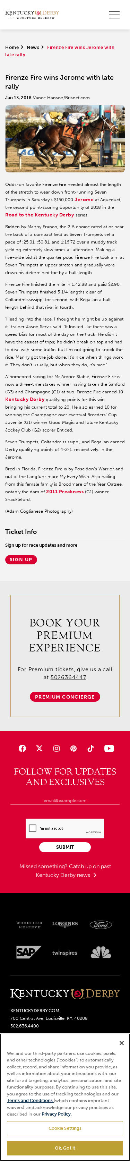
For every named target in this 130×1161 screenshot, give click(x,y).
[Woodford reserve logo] (29, 925)
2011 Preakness (65, 492)
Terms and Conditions (30, 1100)
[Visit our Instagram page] (56, 748)
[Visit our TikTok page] (91, 748)
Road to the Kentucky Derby (39, 215)
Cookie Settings (65, 1128)
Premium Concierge (65, 697)
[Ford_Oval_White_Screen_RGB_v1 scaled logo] (101, 925)
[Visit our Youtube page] (108, 748)
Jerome (84, 200)
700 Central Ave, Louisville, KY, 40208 (49, 1018)
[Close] (121, 1043)
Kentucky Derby (24, 399)
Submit (65, 847)
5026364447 (68, 677)
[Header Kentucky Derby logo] (32, 15)
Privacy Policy (56, 1114)
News (33, 47)
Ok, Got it (65, 1148)
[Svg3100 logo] (101, 952)
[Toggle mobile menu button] (114, 15)
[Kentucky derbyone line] (65, 994)
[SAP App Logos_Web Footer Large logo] (29, 952)
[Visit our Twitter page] (39, 748)
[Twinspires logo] (65, 952)
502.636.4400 (24, 1025)
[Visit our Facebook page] (22, 748)
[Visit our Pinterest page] (74, 748)
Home (12, 47)
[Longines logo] (65, 925)
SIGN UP (21, 560)
